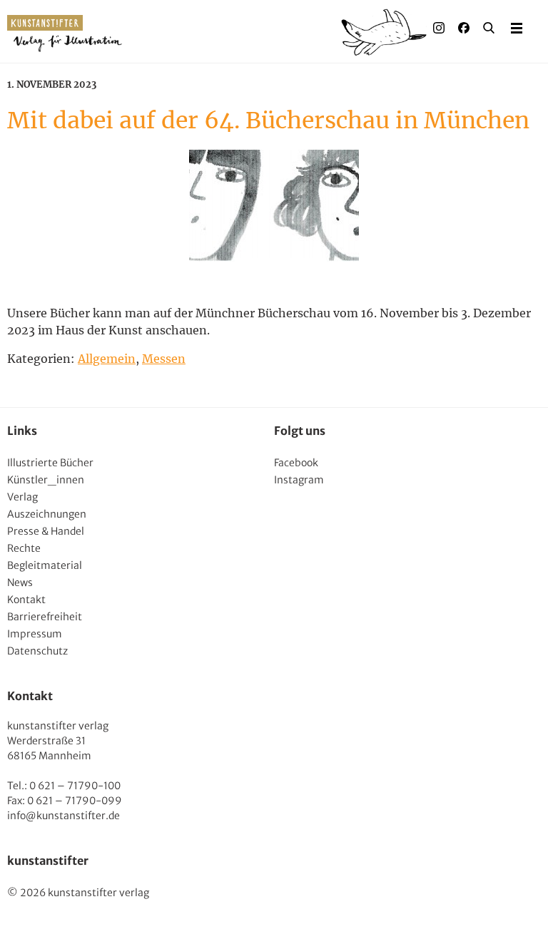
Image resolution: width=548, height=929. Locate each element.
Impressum (34, 633)
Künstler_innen (45, 479)
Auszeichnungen (46, 514)
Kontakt (26, 599)
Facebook (296, 462)
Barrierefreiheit (44, 616)
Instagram (299, 479)
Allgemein (107, 358)
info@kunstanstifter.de (63, 815)
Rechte (24, 548)
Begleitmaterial (44, 565)
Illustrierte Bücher (50, 462)
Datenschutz (37, 651)
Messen (164, 358)
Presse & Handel (45, 531)
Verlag (22, 497)
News (20, 582)
